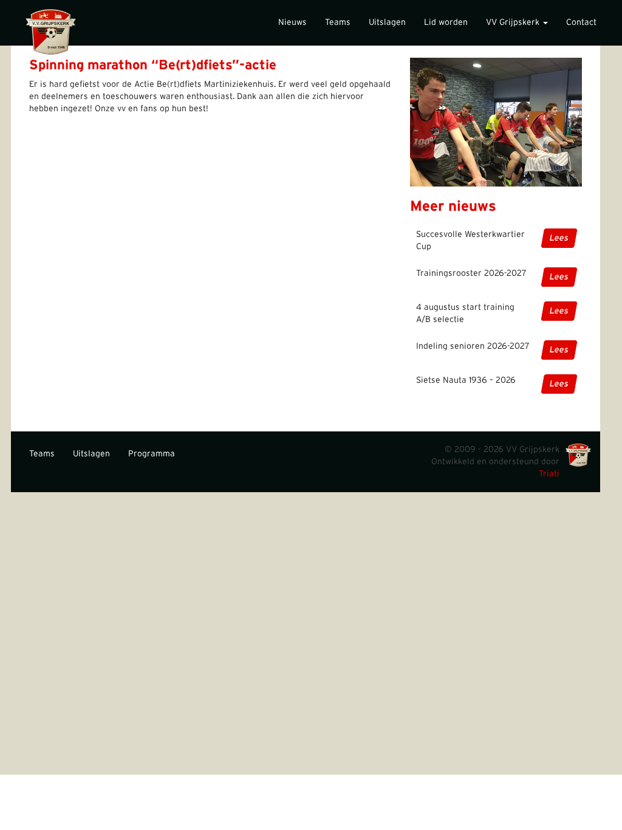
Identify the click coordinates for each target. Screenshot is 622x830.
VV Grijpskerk (514, 22)
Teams (337, 22)
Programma (151, 454)
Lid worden (446, 22)
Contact (581, 22)
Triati (549, 474)
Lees (559, 238)
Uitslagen (387, 22)
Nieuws (292, 22)
